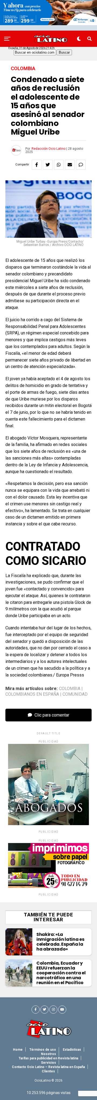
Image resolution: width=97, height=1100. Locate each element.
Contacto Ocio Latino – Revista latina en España (48, 1067)
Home (18, 1050)
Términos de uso (42, 1050)
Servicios (48, 1063)
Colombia (69, 688)
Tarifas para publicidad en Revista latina (48, 1058)
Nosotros (48, 1054)
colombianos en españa (32, 694)
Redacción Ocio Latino (48, 149)
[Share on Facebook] (36, 165)
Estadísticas (72, 1050)
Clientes (48, 1071)
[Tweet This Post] (48, 165)
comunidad (75, 694)
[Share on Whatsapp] (59, 165)
